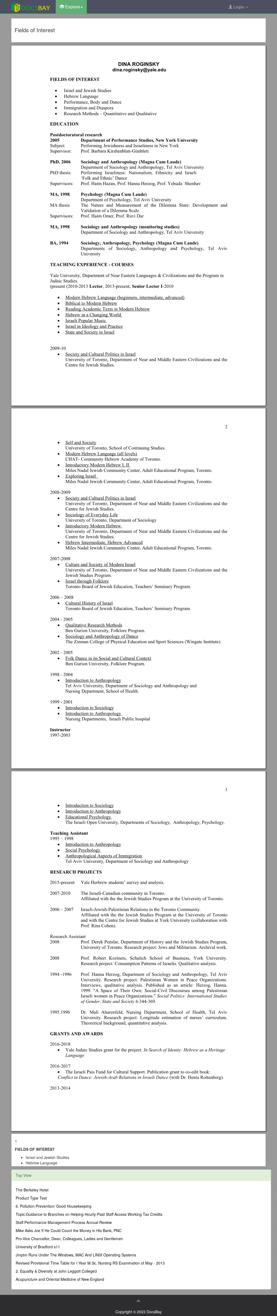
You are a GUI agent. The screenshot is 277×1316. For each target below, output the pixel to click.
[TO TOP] (138, 1301)
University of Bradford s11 (38, 1246)
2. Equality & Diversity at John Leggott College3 (56, 1271)
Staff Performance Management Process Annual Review (64, 1222)
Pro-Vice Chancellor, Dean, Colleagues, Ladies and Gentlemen (69, 1238)
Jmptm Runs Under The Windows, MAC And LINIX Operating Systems (76, 1255)
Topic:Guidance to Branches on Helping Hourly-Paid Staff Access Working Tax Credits (89, 1214)
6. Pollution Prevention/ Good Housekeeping (53, 1206)
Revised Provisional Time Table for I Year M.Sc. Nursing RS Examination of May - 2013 (90, 1263)
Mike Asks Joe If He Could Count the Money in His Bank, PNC (68, 1230)
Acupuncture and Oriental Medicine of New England (60, 1279)
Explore (72, 7)
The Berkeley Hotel (32, 1190)
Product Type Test (31, 1198)
